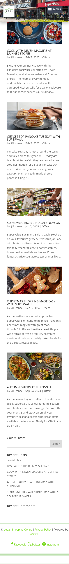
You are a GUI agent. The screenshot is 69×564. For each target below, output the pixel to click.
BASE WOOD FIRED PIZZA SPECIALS (28, 466)
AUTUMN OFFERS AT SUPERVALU (29, 387)
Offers (46, 57)
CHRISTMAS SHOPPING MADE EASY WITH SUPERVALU (31, 302)
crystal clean (14, 460)
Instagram (50, 544)
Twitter (34, 544)
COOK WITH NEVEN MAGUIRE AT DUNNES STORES (29, 52)
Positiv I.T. (34, 534)
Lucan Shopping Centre (18, 529)
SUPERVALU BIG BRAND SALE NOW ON (33, 223)
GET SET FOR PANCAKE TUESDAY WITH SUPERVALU (33, 138)
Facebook (18, 544)
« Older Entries (16, 438)
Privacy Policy (43, 529)
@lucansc (16, 57)
